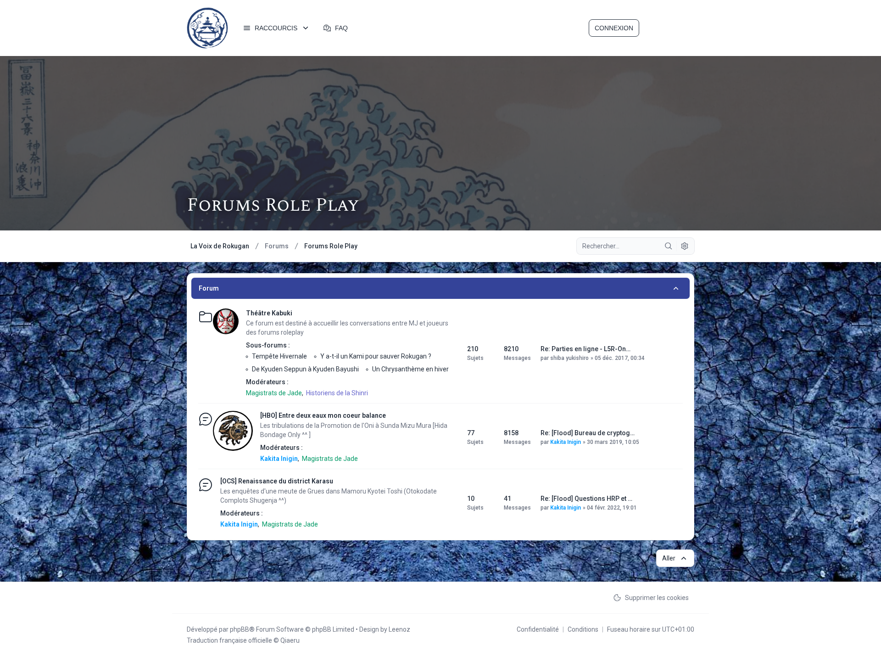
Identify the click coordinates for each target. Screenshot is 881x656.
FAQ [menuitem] (341, 28)
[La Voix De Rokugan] (207, 28)
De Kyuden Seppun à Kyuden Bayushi (305, 369)
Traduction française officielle (229, 640)
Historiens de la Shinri (337, 393)
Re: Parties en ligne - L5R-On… (585, 349)
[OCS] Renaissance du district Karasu (276, 481)
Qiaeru (290, 640)
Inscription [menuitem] (667, 28)
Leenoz (399, 629)
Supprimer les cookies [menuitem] (657, 597)
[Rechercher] (668, 246)
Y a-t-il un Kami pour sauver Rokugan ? (375, 356)
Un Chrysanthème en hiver (410, 369)
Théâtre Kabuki (269, 313)
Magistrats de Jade (274, 393)
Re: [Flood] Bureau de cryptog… (588, 433)
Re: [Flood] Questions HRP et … (586, 498)
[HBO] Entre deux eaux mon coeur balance (323, 415)
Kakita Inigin (279, 458)
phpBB (239, 629)
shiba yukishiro (569, 358)
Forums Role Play (273, 205)
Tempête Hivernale (279, 356)
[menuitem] (276, 28)
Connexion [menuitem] (614, 28)
